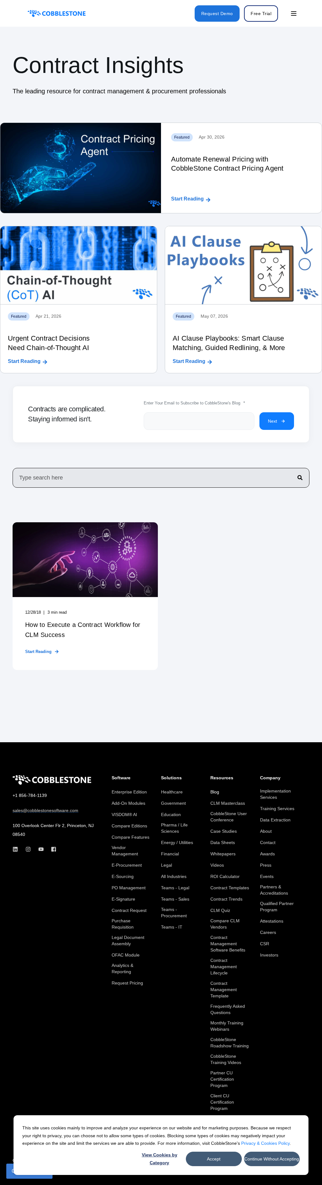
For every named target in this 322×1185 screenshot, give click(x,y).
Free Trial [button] (261, 13)
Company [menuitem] (270, 778)
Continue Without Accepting (271, 1158)
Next (272, 421)
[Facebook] (51, 849)
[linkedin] (17, 849)
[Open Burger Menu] (293, 13)
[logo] (52, 780)
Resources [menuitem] (221, 778)
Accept (213, 1158)
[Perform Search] (300, 477)
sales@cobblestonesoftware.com (45, 810)
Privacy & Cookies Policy (265, 1143)
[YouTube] (41, 849)
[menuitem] (129, 792)
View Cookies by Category (159, 1158)
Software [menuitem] (121, 778)
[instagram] (28, 849)
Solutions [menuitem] (171, 778)
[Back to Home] (56, 13)
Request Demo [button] (217, 13)
